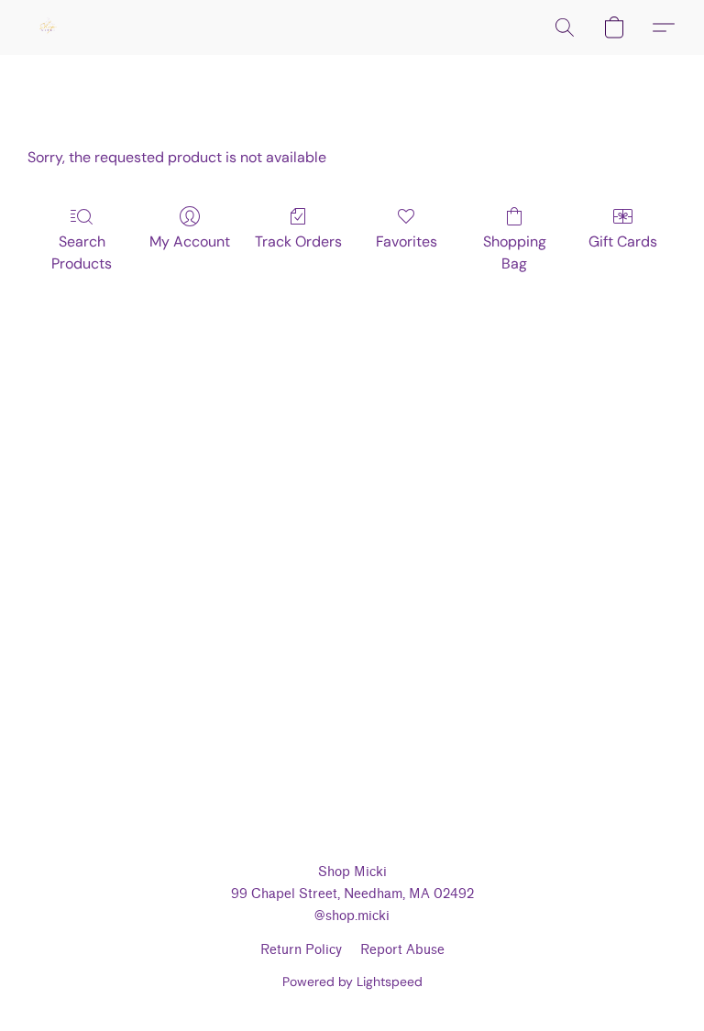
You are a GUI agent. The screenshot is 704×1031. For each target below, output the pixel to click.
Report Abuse (402, 950)
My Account (189, 241)
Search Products (81, 252)
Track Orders (298, 241)
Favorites (406, 241)
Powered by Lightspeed (352, 981)
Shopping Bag (514, 252)
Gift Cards (622, 241)
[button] (47, 27)
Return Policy (301, 950)
